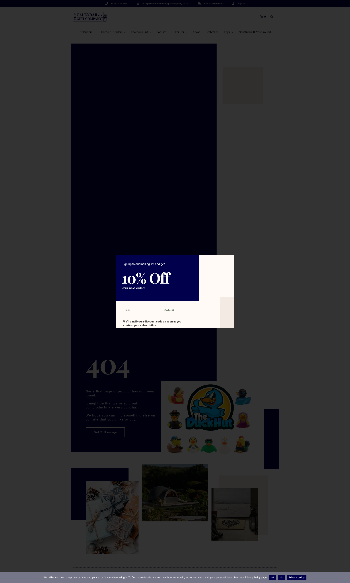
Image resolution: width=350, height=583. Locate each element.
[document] (175, 291)
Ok (272, 577)
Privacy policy (297, 577)
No (281, 577)
